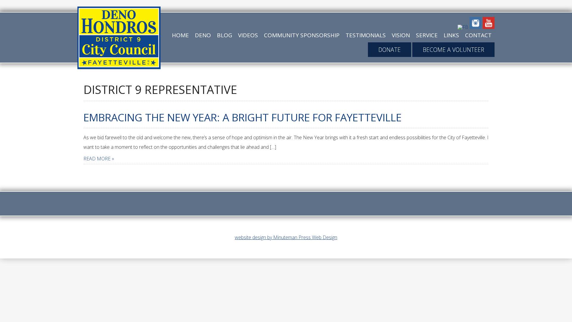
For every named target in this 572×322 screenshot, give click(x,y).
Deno (203, 35)
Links (451, 35)
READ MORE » (98, 158)
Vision (401, 35)
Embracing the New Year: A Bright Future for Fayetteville (242, 117)
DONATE (389, 50)
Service (427, 35)
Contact (478, 35)
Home (180, 35)
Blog (224, 35)
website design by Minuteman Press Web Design (286, 237)
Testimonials (366, 35)
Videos (248, 35)
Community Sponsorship (302, 35)
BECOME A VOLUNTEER (453, 50)
